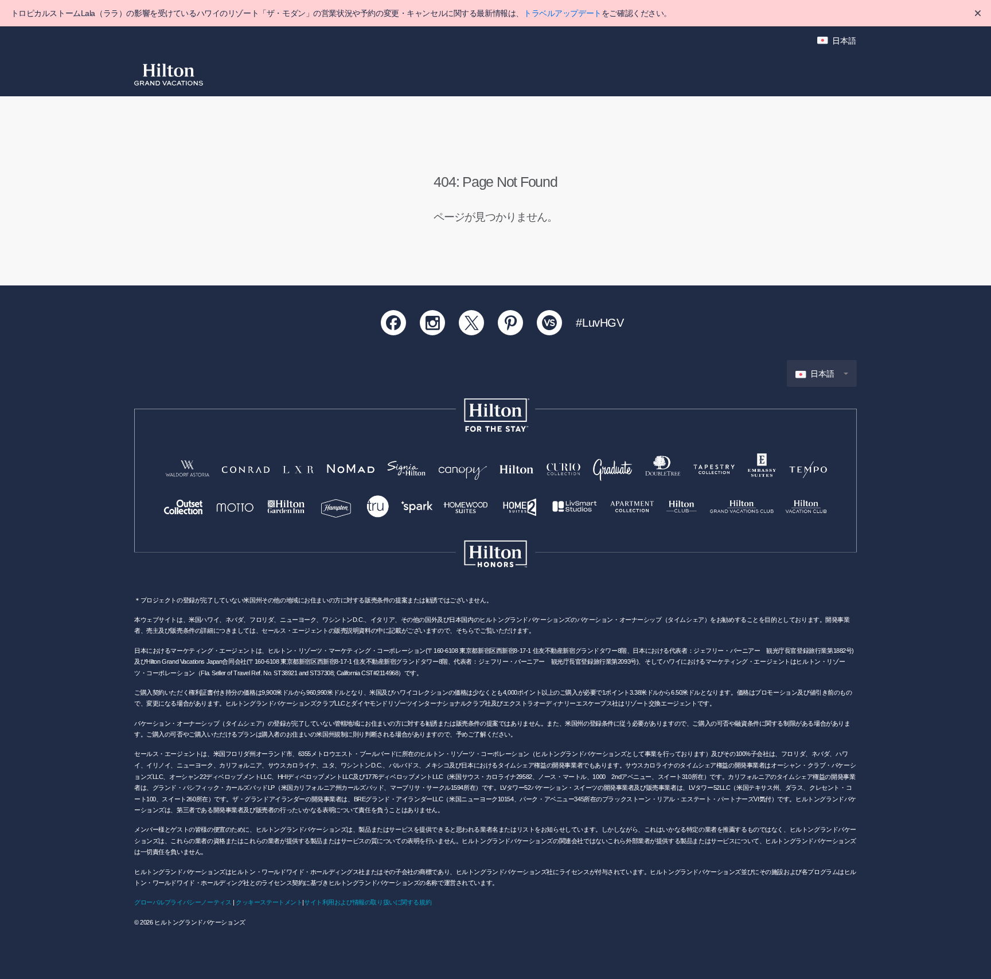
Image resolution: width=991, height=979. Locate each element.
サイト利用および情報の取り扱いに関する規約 (367, 902)
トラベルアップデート (563, 13)
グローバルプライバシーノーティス (182, 902)
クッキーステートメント (269, 902)
